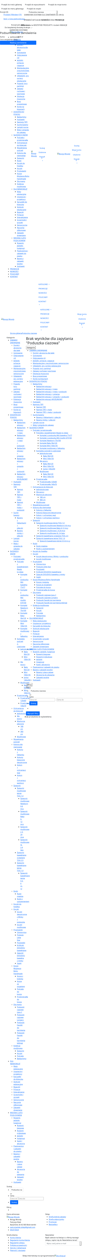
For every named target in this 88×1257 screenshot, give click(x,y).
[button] (21, 135)
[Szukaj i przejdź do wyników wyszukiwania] (57, 12)
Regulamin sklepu (17, 1243)
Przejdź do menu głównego (12, 9)
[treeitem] (17, 348)
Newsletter (49, 1235)
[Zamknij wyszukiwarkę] (59, 12)
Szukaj (14, 1202)
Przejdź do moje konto (57, 4)
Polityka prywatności (18, 1245)
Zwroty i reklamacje (18, 1248)
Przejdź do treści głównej (11, 4)
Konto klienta (15, 1237)
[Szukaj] (11, 1193)
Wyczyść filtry (32, 713)
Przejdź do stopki (34, 9)
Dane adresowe (13, 1214)
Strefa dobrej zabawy (57, 1217)
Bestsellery (53, 1224)
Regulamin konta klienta (20, 1240)
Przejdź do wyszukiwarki (35, 4)
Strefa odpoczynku (56, 1219)
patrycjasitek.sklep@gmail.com (22, 1227)
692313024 (14, 1230)
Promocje (53, 1222)
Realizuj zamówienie (18, 43)
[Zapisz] (80, 1243)
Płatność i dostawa (17, 1250)
